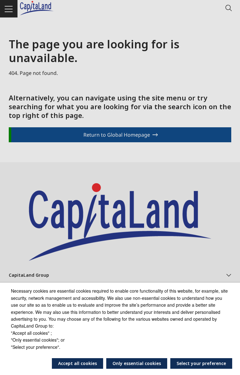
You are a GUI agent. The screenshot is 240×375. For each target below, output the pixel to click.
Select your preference (201, 363)
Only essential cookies (136, 363)
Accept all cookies (77, 363)
